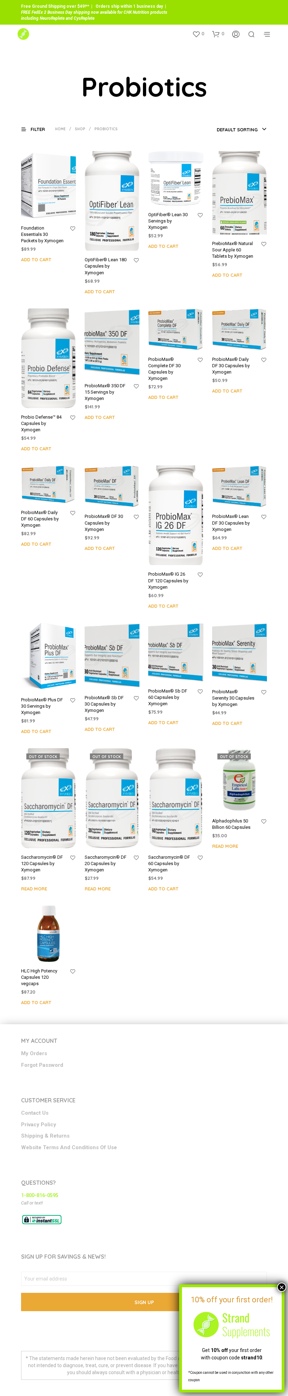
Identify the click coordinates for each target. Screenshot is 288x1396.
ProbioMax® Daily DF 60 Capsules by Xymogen (40, 519)
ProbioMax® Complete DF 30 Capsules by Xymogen (164, 369)
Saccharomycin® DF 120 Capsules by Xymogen (42, 863)
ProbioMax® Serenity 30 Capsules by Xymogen (233, 698)
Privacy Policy (38, 1124)
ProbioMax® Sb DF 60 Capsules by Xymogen (167, 697)
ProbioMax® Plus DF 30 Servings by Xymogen (42, 706)
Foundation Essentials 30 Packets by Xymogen (42, 234)
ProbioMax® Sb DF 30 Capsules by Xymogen (104, 704)
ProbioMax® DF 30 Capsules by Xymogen (104, 523)
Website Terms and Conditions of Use (69, 1147)
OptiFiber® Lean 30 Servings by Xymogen (168, 221)
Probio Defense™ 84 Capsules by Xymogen (41, 423)
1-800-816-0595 (39, 1195)
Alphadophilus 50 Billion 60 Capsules (231, 824)
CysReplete (84, 18)
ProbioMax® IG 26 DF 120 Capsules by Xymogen (168, 580)
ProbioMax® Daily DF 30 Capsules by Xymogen (231, 366)
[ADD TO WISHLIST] (73, 229)
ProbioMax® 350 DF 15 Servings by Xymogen (105, 392)
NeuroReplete (52, 18)
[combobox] (242, 129)
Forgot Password (42, 1065)
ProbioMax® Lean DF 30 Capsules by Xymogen (231, 523)
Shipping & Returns (45, 1136)
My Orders (34, 1053)
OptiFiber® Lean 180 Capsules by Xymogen (105, 266)
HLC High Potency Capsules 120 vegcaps (39, 977)
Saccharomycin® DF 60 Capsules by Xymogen (169, 863)
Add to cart (36, 259)
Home (60, 129)
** (87, 6)
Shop (80, 129)
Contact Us (34, 1113)
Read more (34, 888)
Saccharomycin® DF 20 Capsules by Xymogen (105, 863)
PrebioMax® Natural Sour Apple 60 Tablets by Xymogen (232, 250)
